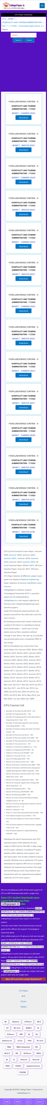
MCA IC (7, 1053)
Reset (29, 40)
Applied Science (33, 1066)
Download (23, 117)
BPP (21, 1034)
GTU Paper (23, 991)
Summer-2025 (10, 558)
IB (7, 1060)
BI (38, 1028)
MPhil (39, 1053)
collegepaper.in (10, 903)
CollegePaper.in (11, 971)
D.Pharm (28, 1022)
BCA (23, 996)
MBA (9, 1047)
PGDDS (18, 1066)
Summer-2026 (15, 555)
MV (36, 1047)
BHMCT (29, 1028)
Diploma (15, 1022)
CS (14, 1060)
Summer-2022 (29, 562)
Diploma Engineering (30, 579)
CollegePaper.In (10, 600)
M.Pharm (27, 1053)
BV (37, 1034)
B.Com (23, 1001)
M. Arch (40, 1041)
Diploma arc (7, 1041)
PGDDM (23, 1072)
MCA (39, 1022)
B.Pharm (10, 1034)
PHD (29, 1041)
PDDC (7, 1066)
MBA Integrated (23, 1047)
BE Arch (17, 1028)
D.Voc (20, 1041)
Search (18, 40)
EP (7, 1028)
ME (17, 1053)
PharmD (23, 1060)
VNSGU (23, 1007)
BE (5, 1022)
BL (29, 1034)
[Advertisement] (23, 67)
